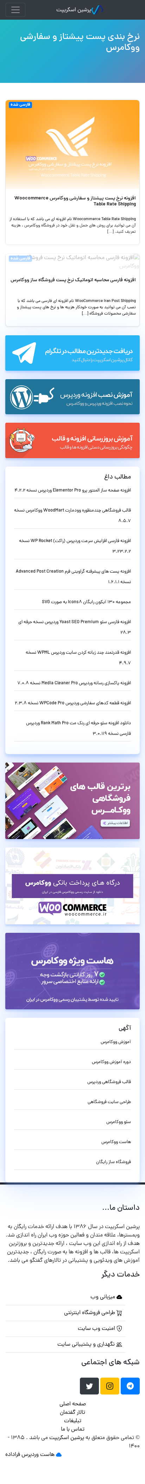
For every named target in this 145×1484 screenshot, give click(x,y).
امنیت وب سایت (97, 1329)
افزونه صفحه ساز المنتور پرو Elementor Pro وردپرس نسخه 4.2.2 (72, 490)
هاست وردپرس (38, 1455)
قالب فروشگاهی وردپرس (109, 1082)
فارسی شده (20, 105)
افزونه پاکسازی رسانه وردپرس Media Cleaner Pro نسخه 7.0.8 (74, 683)
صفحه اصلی (72, 1404)
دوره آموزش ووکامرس (111, 1062)
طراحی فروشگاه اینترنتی (90, 1313)
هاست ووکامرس (116, 1142)
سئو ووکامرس (118, 1122)
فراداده (12, 1455)
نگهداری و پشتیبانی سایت (86, 1344)
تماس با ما (72, 1429)
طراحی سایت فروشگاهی (109, 1102)
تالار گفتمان (72, 1413)
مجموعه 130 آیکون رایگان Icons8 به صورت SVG (86, 602)
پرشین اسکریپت (73, 10)
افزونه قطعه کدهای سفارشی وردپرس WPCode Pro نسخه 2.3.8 (73, 703)
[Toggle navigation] (15, 10)
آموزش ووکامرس (116, 1042)
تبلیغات (72, 1421)
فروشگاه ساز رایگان (113, 1162)
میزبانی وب (103, 1297)
